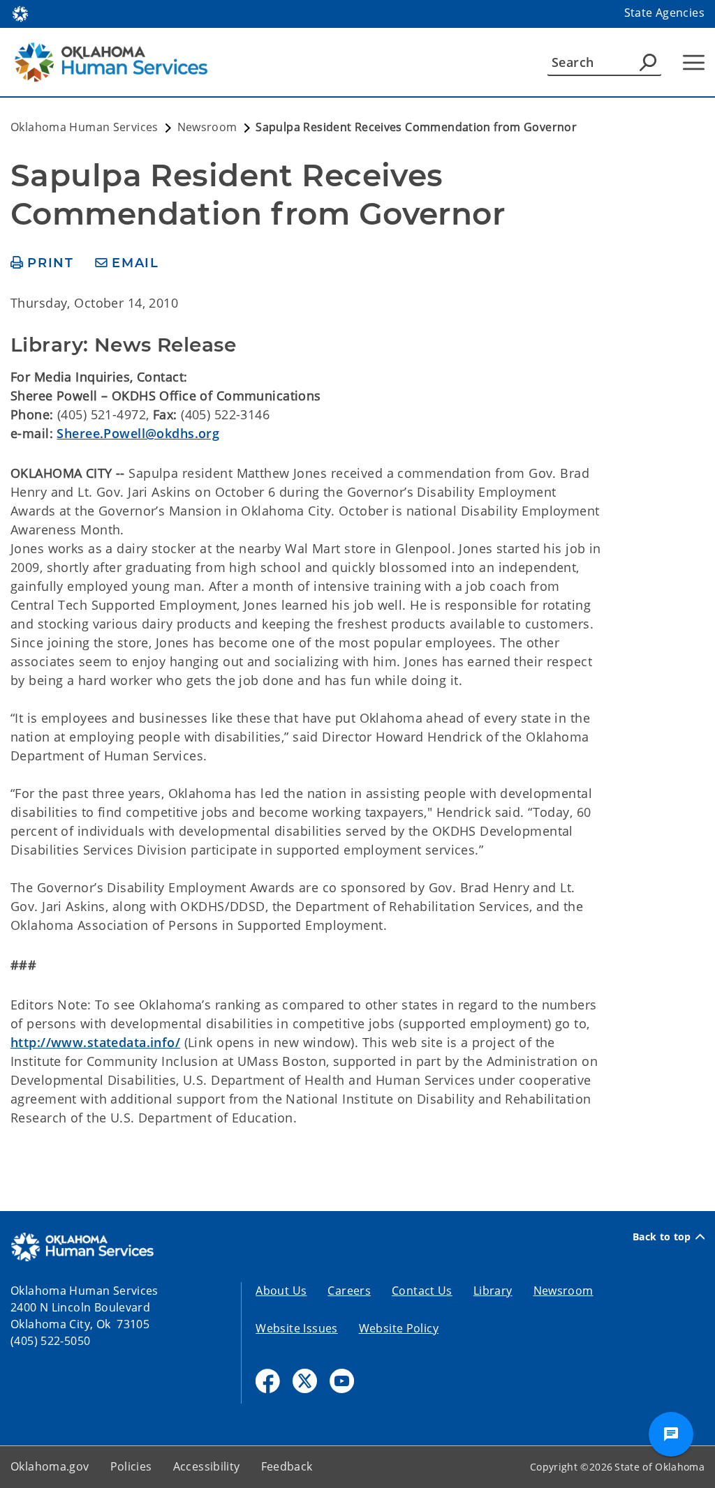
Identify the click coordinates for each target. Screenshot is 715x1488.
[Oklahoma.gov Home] (20, 13)
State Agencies (664, 12)
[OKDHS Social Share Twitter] (305, 1381)
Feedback (287, 1466)
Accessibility (206, 1466)
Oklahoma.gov (49, 1466)
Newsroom (563, 1290)
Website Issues (296, 1328)
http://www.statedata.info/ (95, 1042)
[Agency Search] (648, 62)
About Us (281, 1290)
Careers (349, 1290)
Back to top (662, 1237)
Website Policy (398, 1328)
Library (493, 1290)
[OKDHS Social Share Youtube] (342, 1381)
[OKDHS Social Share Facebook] (268, 1381)
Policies (131, 1466)
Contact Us (422, 1290)
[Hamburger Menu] (694, 62)
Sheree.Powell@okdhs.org (138, 433)
